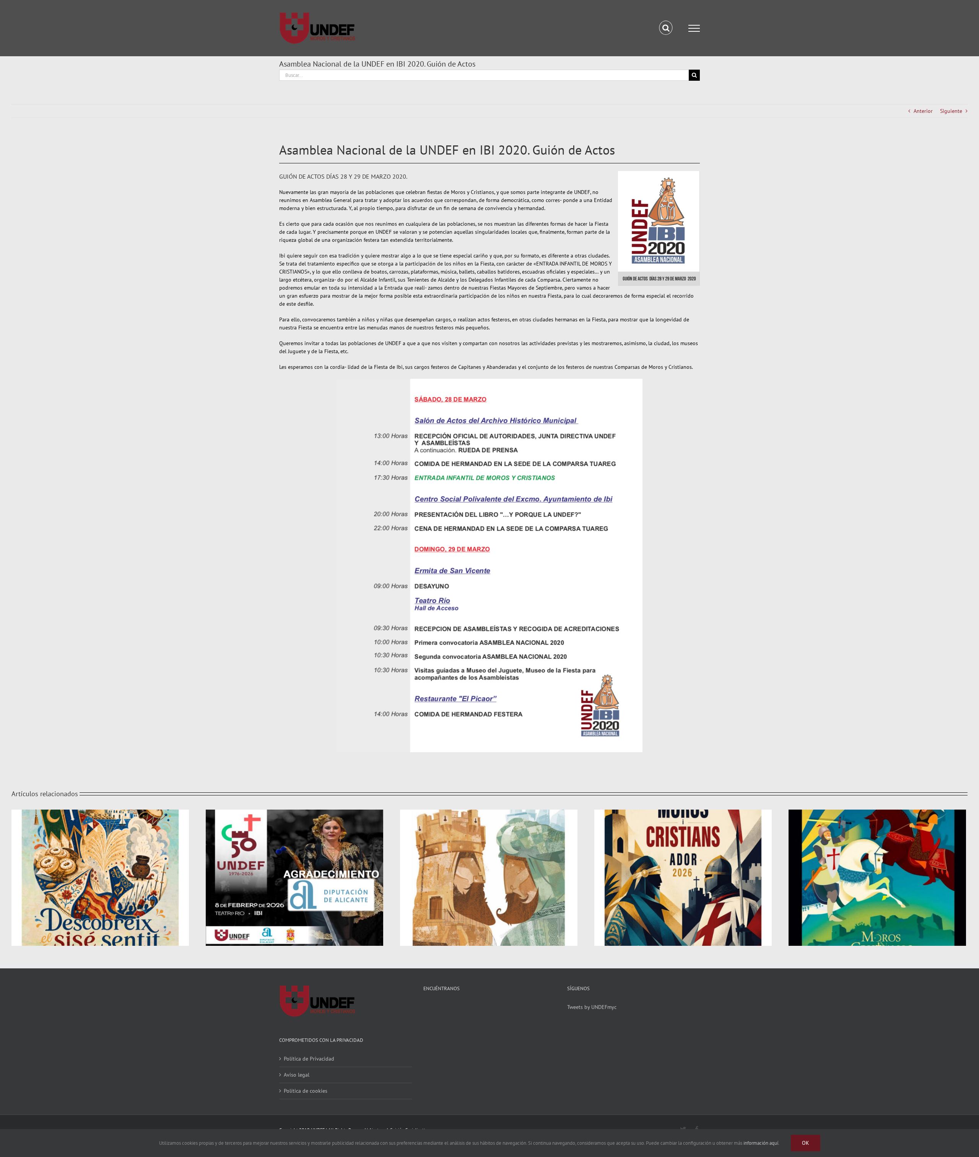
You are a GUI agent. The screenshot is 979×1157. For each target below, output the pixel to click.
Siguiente (951, 111)
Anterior (923, 111)
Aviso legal (296, 1074)
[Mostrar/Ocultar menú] (694, 28)
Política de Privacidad (309, 1058)
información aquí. (761, 1143)
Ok (805, 1142)
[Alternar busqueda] (666, 28)
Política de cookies (305, 1090)
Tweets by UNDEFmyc (591, 1007)
